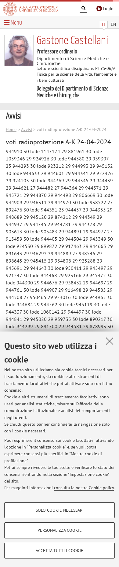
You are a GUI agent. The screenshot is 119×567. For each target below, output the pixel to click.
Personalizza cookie (60, 530)
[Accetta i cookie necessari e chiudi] (109, 341)
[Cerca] (83, 9)
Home (11, 129)
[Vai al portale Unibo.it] (31, 9)
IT (104, 24)
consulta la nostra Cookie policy (84, 487)
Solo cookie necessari (60, 510)
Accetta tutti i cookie (59, 550)
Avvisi (26, 129)
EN (113, 24)
